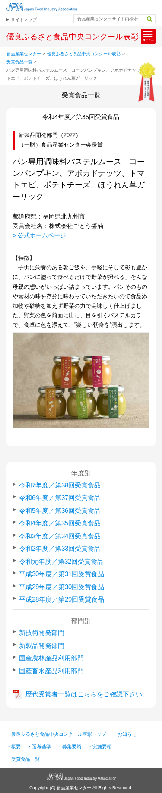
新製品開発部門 (41, 645)
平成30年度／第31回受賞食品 (61, 574)
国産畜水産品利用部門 (51, 670)
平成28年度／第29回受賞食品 (61, 599)
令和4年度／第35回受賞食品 (60, 523)
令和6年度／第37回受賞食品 (60, 497)
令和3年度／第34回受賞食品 (60, 536)
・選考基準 (39, 746)
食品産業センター (23, 53)
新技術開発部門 (41, 632)
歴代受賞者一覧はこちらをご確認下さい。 (87, 694)
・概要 (13, 746)
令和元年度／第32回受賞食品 (61, 561)
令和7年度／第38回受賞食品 (60, 485)
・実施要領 (99, 746)
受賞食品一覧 (19, 61)
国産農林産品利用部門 (51, 658)
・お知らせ (125, 734)
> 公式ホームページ (39, 235)
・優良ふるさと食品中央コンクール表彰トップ (56, 734)
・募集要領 (69, 746)
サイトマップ (24, 19)
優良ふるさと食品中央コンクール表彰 (84, 53)
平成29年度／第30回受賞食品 (61, 586)
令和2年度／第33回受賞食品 (60, 548)
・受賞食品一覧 (23, 759)
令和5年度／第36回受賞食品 (60, 510)
